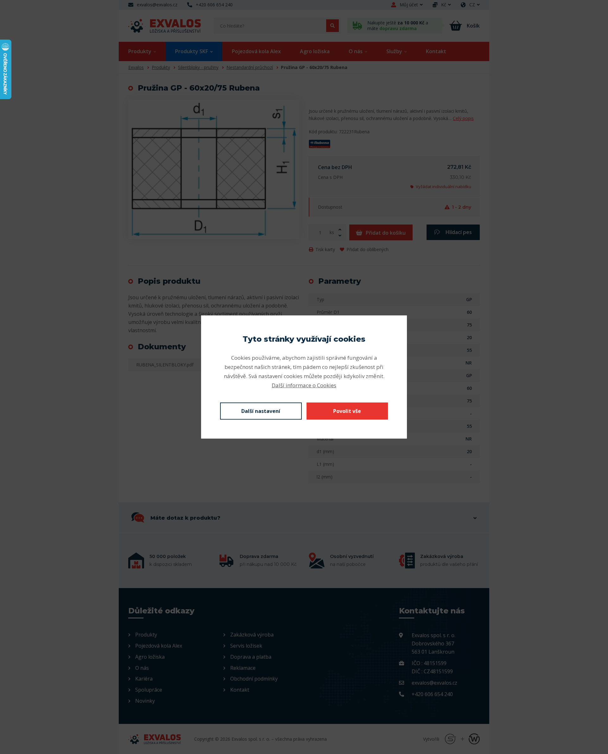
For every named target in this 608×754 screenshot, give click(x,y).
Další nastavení (260, 411)
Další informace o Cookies (304, 385)
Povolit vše (347, 411)
